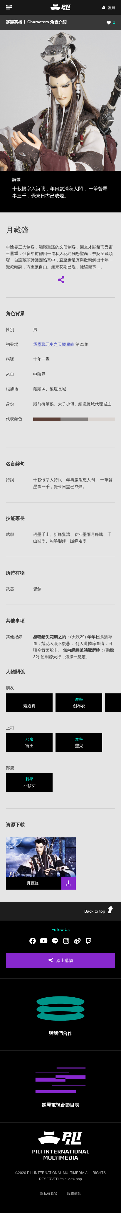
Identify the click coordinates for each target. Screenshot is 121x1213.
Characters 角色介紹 (47, 21)
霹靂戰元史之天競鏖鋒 (53, 344)
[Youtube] (44, 940)
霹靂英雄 (14, 21)
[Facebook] (32, 940)
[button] (108, 7)
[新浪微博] (77, 940)
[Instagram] (66, 940)
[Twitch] (88, 940)
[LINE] (55, 940)
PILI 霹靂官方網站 (60, 7)
